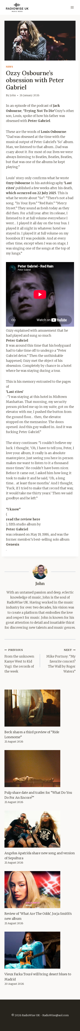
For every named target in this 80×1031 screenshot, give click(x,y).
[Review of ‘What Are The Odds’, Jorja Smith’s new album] (40, 889)
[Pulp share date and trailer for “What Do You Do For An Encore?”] (40, 768)
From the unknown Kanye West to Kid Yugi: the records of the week (19, 660)
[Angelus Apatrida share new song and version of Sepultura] (40, 829)
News (9, 66)
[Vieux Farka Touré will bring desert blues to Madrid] (40, 950)
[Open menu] (72, 7)
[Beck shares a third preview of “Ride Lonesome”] (40, 708)
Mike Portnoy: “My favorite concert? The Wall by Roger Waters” (61, 660)
